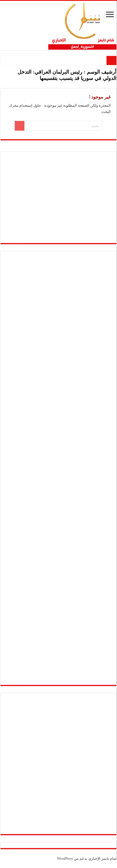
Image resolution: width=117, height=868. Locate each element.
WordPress (65, 858)
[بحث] (19, 126)
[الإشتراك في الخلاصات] (2, 85)
